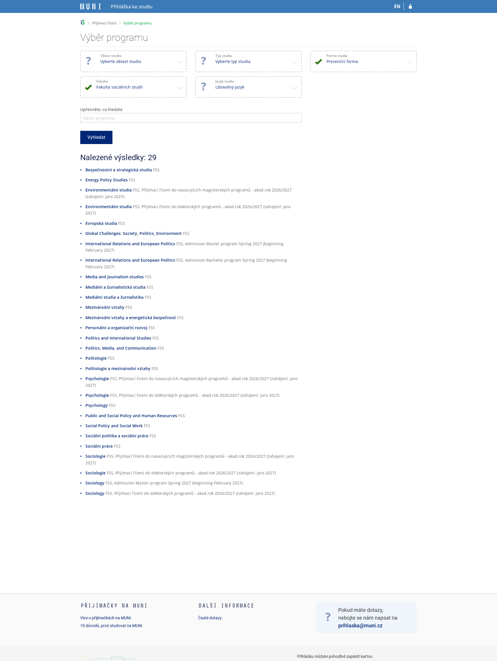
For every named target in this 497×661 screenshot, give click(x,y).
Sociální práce (99, 446)
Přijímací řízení (104, 23)
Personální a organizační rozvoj (116, 327)
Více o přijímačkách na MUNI (105, 618)
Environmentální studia (108, 190)
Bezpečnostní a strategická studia (118, 170)
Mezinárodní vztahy (105, 307)
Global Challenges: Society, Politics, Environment (133, 233)
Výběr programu (137, 23)
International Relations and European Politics (130, 243)
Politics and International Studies (118, 338)
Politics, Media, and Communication (120, 348)
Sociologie (95, 456)
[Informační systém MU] (82, 22)
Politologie (96, 358)
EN (397, 6)
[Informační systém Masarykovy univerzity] (90, 6)
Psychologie (97, 378)
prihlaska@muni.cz (360, 625)
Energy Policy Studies (106, 180)
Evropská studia (101, 223)
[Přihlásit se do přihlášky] (410, 6)
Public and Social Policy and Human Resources (131, 415)
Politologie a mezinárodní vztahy (117, 368)
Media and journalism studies (114, 276)
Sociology (94, 483)
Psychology (96, 405)
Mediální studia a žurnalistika (114, 297)
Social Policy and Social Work (114, 425)
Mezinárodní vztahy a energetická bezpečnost (130, 317)
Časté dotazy (210, 618)
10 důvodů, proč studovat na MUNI (111, 625)
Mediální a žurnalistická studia (115, 287)
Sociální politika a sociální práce (116, 435)
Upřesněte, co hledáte (101, 109)
